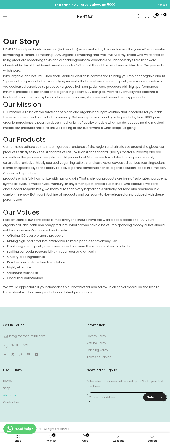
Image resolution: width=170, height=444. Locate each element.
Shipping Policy (97, 350)
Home (7, 381)
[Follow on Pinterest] (28, 354)
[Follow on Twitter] (13, 354)
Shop (6, 388)
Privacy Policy (96, 336)
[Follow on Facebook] (5, 354)
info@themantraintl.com (27, 336)
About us (9, 395)
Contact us (11, 402)
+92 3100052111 (19, 345)
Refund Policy (96, 343)
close (8, 5)
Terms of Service (99, 357)
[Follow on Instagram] (21, 354)
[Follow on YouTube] (36, 354)
